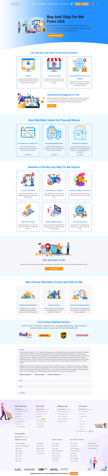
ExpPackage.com (54, 4)
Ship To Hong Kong (75, 450)
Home (34, 4)
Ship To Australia (92, 443)
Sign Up (85, 4)
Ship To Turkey (55, 453)
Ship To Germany (56, 455)
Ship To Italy (55, 448)
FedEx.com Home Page (25, 374)
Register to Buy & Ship (55, 35)
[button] (101, 425)
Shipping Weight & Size (63, 419)
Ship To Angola (40, 448)
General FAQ (82, 414)
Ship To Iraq (18, 455)
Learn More (28, 154)
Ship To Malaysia (74, 458)
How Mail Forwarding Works (22, 411)
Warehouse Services (20, 421)
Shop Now (52, 105)
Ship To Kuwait (19, 450)
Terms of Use (82, 421)
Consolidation (19, 416)
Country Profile (40, 423)
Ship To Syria (19, 460)
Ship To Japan (74, 443)
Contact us (81, 429)
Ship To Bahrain (19, 453)
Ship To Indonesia (93, 448)
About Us (81, 426)
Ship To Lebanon (41, 453)
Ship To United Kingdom (57, 450)
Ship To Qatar (19, 448)
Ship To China (74, 445)
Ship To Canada (56, 443)
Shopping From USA (41, 414)
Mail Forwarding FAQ (20, 426)
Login (78, 4)
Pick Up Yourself (19, 419)
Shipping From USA (62, 414)
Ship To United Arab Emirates (22, 445)
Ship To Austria (55, 458)
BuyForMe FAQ (40, 426)
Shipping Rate (42, 4)
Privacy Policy (82, 424)
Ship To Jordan (40, 450)
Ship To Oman (40, 445)
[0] (71, 4)
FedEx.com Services (40, 374)
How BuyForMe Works (42, 411)
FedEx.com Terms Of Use (54, 374)
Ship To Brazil (55, 460)
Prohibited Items (83, 416)
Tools (80, 419)
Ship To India (74, 453)
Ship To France (55, 445)
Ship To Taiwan (74, 455)
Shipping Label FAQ (62, 421)
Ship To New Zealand (93, 445)
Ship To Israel (19, 458)
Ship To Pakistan (74, 460)
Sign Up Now (54, 268)
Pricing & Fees (19, 424)
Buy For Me (64, 4)
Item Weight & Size (41, 421)
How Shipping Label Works (64, 411)
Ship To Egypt (40, 443)
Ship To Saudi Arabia (20, 443)
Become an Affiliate (84, 411)
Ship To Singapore (75, 448)
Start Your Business (62, 416)
